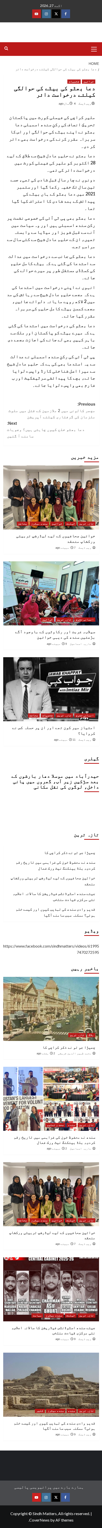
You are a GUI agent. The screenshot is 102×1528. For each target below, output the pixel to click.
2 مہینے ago (57, 1148)
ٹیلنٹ (70, 523)
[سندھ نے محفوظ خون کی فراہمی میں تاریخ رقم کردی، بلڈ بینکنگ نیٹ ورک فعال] (51, 1099)
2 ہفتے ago (46, 1053)
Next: (46, 429)
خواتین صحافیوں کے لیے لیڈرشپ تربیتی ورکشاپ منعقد (53, 881)
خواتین (88, 81)
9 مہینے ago (57, 643)
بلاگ (91, 1034)
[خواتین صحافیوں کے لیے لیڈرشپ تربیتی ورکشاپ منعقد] (51, 497)
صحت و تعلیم (55, 1124)
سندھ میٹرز (39, 523)
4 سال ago (67, 103)
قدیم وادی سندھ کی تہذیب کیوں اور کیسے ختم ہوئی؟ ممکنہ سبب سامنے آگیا (55, 912)
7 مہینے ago (65, 547)
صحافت (22, 523)
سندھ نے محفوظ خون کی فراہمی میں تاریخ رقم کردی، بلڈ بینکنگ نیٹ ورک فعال (55, 865)
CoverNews (39, 1520)
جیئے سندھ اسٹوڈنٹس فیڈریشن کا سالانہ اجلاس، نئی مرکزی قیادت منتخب (54, 896)
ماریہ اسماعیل (80, 643)
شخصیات (74, 81)
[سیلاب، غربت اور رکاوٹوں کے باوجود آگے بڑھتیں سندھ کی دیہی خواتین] (51, 593)
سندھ (71, 1124)
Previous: (51, 410)
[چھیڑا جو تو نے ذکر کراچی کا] (51, 1009)
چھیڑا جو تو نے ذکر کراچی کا (69, 852)
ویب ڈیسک (84, 103)
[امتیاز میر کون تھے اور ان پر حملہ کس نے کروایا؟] (51, 689)
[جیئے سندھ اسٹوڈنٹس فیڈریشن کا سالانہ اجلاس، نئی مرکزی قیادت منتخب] (51, 1289)
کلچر (39, 1410)
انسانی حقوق (85, 619)
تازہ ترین (86, 523)
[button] (94, 48)
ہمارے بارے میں (68, 1487)
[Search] (6, 48)
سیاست (37, 1315)
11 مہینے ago (65, 739)
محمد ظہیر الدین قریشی (74, 1053)
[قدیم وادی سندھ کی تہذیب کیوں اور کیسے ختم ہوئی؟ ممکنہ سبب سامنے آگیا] (51, 1385)
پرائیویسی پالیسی (33, 1487)
